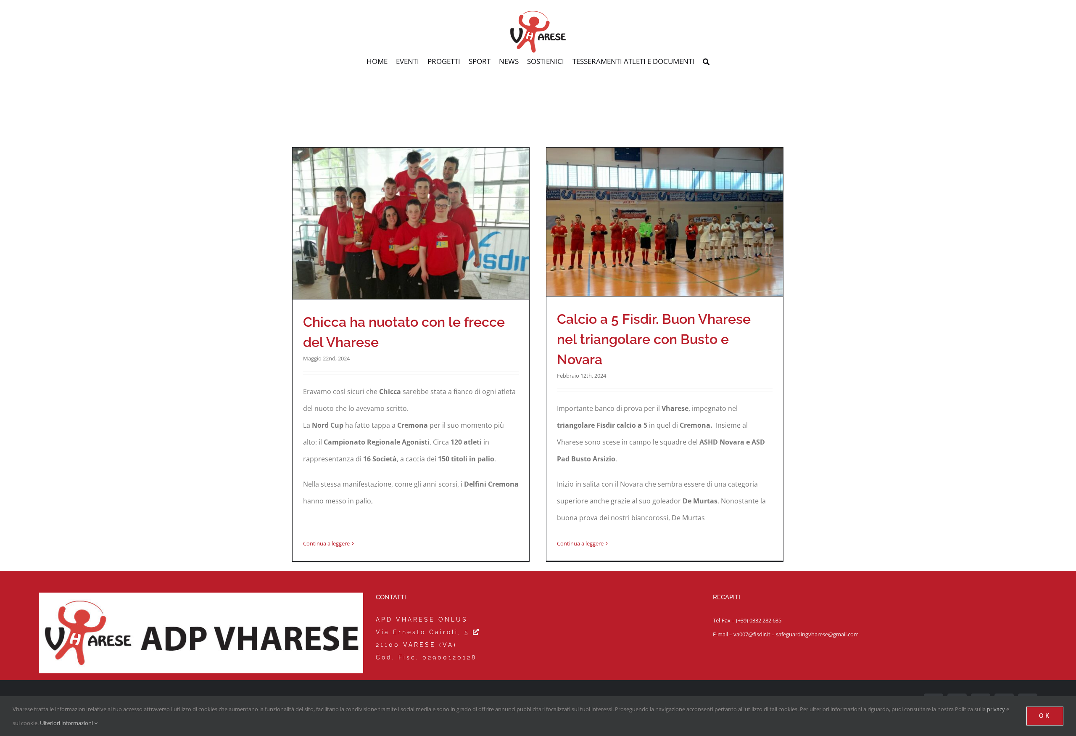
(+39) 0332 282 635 (758, 620)
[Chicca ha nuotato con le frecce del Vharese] (411, 223)
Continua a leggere (326, 543)
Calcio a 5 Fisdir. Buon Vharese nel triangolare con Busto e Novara (654, 339)
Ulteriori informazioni (67, 723)
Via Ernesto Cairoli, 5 (424, 632)
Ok (1045, 715)
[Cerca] (706, 62)
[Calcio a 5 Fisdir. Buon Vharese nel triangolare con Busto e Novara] (664, 222)
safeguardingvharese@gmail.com (817, 634)
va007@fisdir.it (751, 634)
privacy (996, 709)
